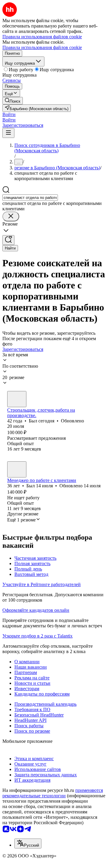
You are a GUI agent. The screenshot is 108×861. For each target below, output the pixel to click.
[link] (12, 100)
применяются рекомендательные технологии (52, 793)
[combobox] (30, 197)
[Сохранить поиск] (8, 240)
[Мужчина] (16, 399)
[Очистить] (10, 216)
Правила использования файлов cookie (42, 47)
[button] (9, 114)
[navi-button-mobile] (8, 133)
